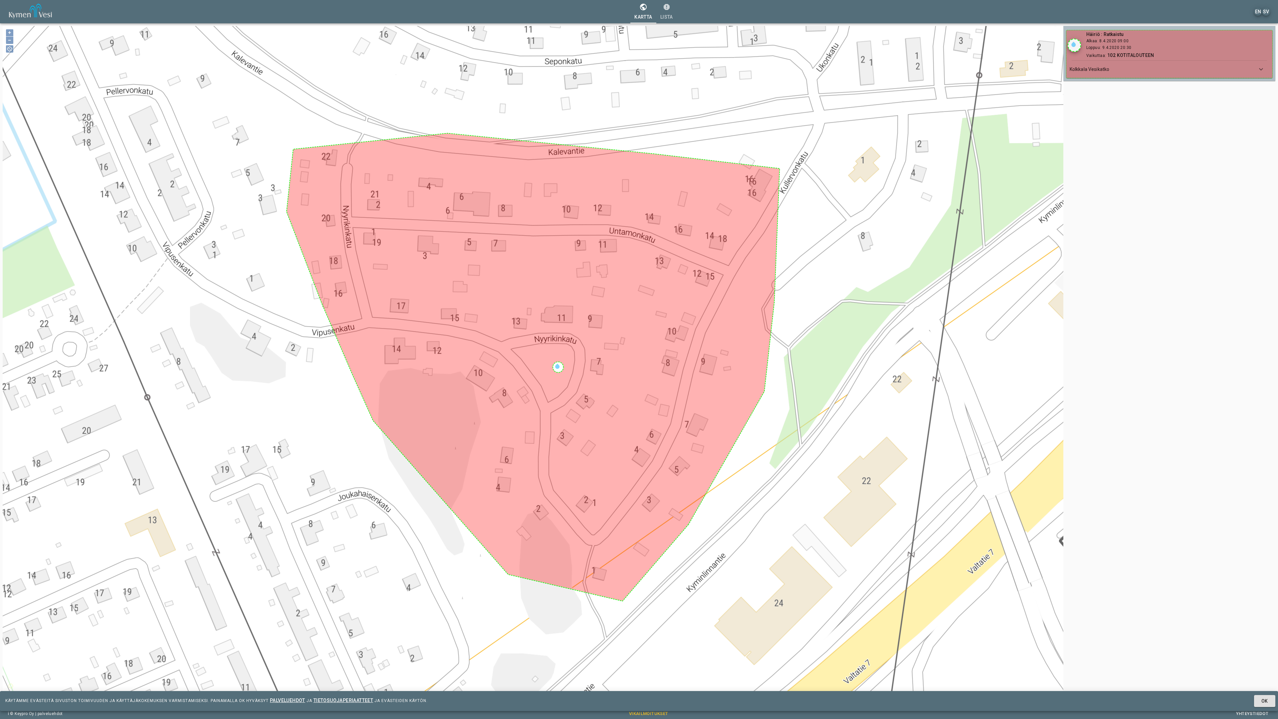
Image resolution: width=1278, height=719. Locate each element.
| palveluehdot (48, 713)
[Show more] (1261, 69)
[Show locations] (1074, 45)
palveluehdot (287, 700)
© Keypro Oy (22, 713)
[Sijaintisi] (9, 49)
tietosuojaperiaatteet (343, 700)
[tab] (643, 11)
